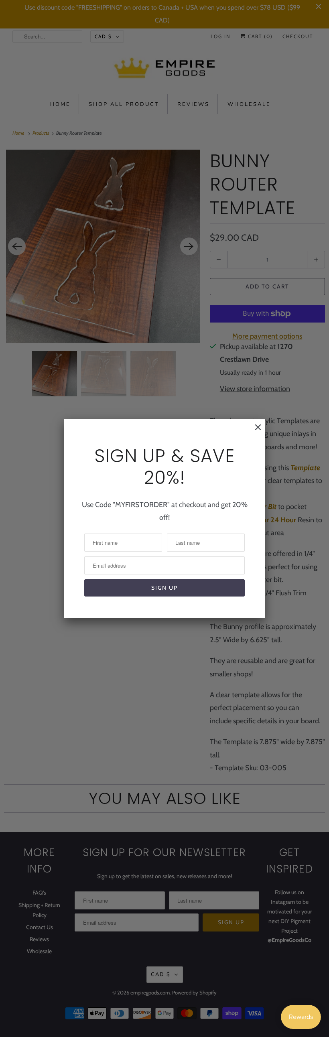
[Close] (254, 431)
